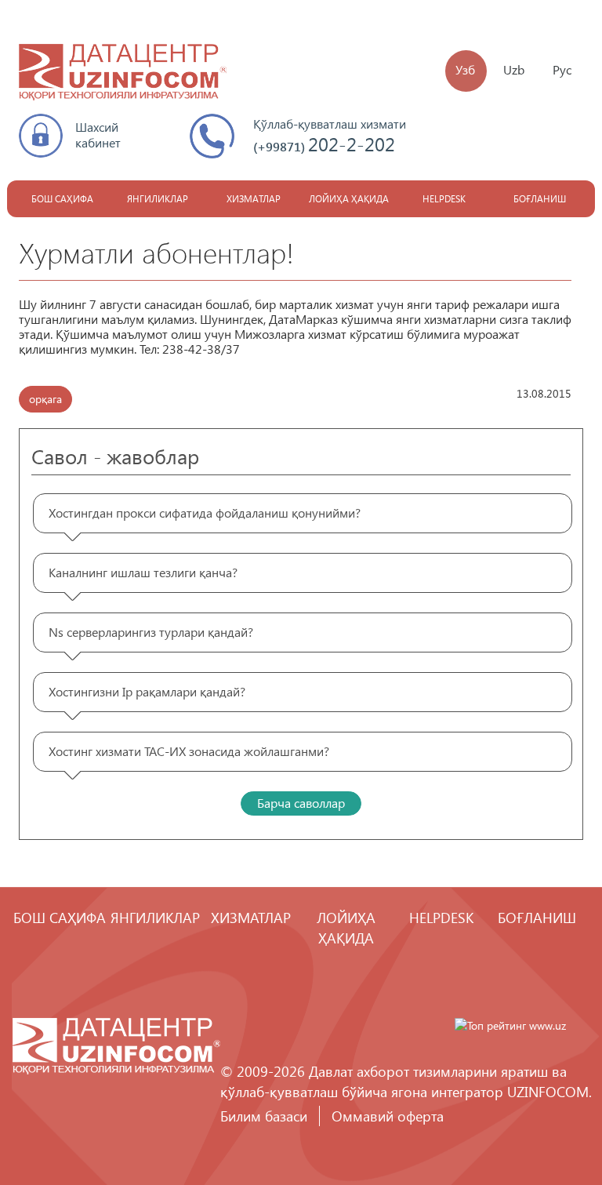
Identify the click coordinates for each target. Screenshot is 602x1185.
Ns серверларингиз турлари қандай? (151, 631)
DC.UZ (123, 74)
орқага (45, 398)
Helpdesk (444, 199)
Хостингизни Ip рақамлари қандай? (147, 691)
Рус (562, 69)
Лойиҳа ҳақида (349, 199)
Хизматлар (254, 199)
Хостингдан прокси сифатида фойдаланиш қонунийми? (205, 512)
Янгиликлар (157, 199)
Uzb (513, 69)
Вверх (543, 1126)
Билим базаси (263, 1115)
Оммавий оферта (388, 1115)
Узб (465, 69)
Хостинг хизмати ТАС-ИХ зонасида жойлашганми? (189, 751)
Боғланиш (539, 199)
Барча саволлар (301, 802)
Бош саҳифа (62, 199)
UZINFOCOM (548, 1091)
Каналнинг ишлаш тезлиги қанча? (143, 572)
